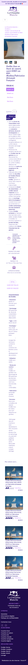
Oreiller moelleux (6, 649)
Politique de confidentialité (9, 618)
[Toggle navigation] (5, 20)
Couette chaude (6, 637)
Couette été (5, 635)
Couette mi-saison (7, 633)
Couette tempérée (7, 639)
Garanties (4, 614)
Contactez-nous (6, 622)
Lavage (3, 655)
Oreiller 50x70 (5, 651)
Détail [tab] (13, 282)
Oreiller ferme (5, 647)
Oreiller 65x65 (5, 653)
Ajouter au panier (11, 117)
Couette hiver (5, 631)
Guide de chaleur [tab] (12, 288)
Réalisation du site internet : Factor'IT (14, 660)
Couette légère (6, 641)
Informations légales (7, 616)
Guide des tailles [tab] (12, 285)
